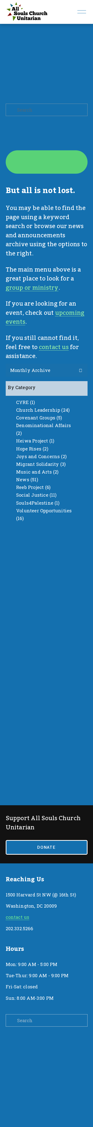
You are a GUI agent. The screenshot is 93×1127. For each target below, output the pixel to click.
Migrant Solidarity (40, 464)
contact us (54, 347)
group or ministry (32, 288)
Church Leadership (42, 410)
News (26, 480)
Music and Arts (36, 472)
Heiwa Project (34, 441)
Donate (46, 847)
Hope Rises (31, 449)
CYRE (24, 402)
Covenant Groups (38, 418)
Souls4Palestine (37, 503)
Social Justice (35, 495)
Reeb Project (32, 487)
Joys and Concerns (40, 456)
